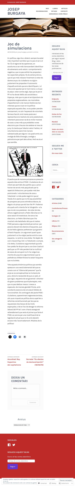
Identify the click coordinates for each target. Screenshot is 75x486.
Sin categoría (57, 239)
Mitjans (54, 11)
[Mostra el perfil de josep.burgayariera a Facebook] (54, 187)
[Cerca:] (58, 170)
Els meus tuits (57, 153)
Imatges (55, 216)
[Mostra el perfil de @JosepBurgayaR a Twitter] (58, 187)
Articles (64, 8)
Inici (47, 8)
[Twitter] (14, 444)
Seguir (56, 78)
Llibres (55, 8)
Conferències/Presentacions (62, 208)
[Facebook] (9, 444)
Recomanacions (42, 11)
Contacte (64, 11)
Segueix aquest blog (18, 452)
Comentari (32, 402)
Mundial (55, 122)
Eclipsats (55, 99)
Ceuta (54, 106)
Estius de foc (57, 114)
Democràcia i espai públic (58, 14)
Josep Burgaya (16, 11)
